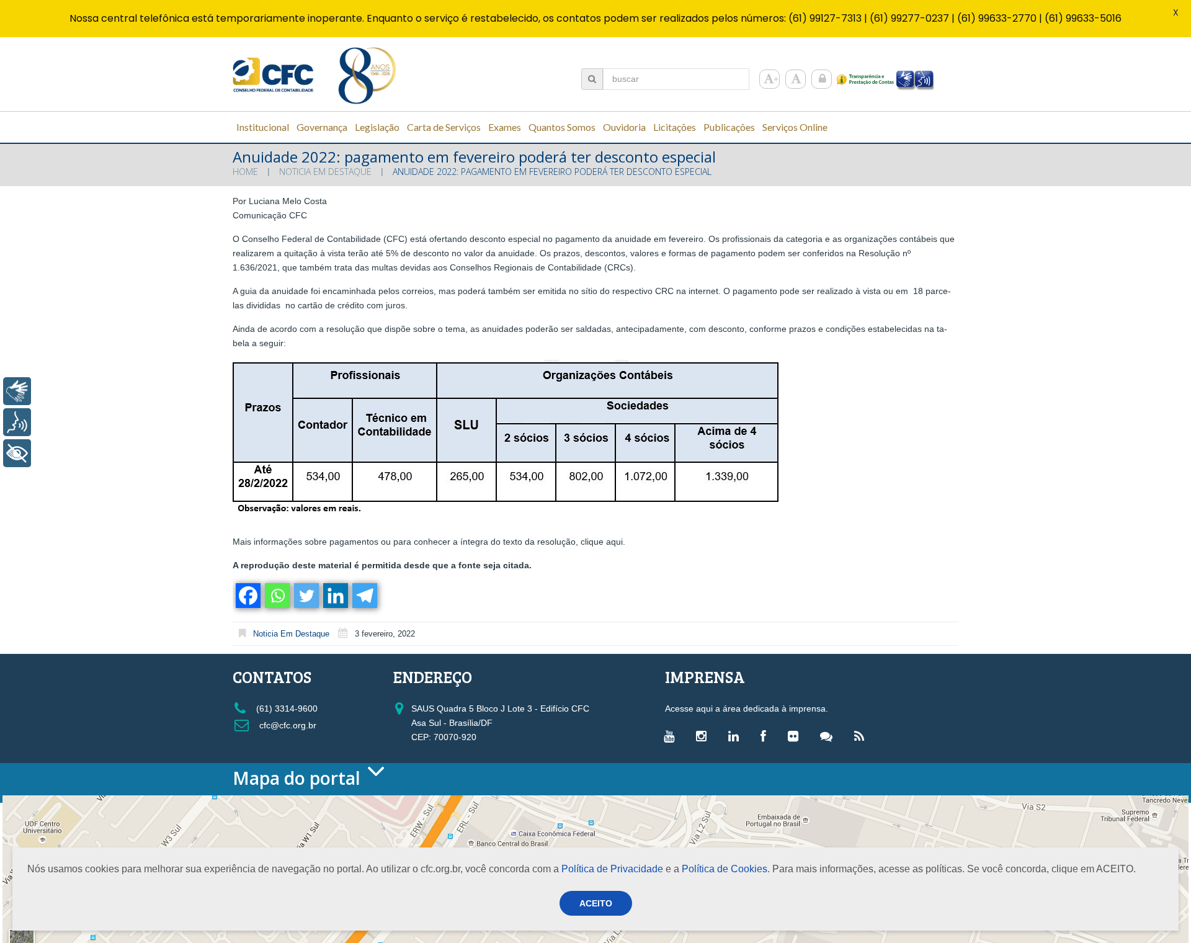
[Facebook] (247, 595)
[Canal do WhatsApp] (829, 735)
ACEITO (595, 903)
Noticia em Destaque (325, 171)
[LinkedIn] (736, 735)
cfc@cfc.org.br (286, 725)
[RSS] (862, 735)
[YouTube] (672, 735)
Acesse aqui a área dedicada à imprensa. (746, 708)
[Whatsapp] (276, 595)
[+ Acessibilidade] (17, 453)
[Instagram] (704, 735)
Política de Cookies (724, 869)
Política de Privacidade (612, 869)
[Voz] (17, 422)
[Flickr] (796, 735)
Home (245, 171)
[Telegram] (363, 595)
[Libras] (17, 391)
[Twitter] (305, 595)
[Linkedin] (334, 595)
